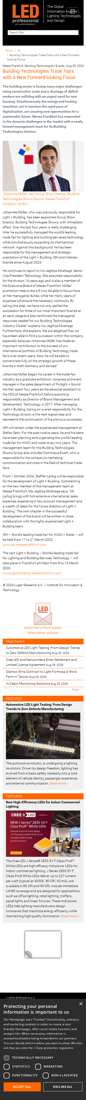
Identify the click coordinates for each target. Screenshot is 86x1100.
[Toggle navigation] (72, 11)
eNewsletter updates (43, 633)
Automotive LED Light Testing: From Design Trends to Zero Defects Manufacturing (43, 650)
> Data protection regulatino (53, 1048)
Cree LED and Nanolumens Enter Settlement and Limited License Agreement (41, 662)
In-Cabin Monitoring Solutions (37, 683)
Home (9, 50)
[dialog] (43, 1049)
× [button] (80, 1004)
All (19, 50)
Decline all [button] (62, 1087)
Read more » (59, 783)
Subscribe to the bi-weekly (43, 628)
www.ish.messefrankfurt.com (24, 545)
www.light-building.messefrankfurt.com (32, 573)
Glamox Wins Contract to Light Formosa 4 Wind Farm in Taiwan (41, 674)
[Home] (26, 11)
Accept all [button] (22, 1087)
